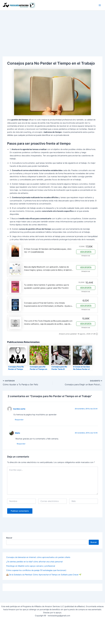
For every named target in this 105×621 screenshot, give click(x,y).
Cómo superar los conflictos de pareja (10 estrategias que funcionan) (36, 570)
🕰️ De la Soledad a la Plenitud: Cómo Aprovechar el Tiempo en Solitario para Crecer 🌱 (43, 575)
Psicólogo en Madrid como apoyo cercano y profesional (30, 566)
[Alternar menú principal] (99, 5)
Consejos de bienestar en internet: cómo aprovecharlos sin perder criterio (38, 557)
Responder (19, 420)
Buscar (9, 538)
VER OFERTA (85, 252)
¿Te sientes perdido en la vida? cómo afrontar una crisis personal (34, 561)
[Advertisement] (52, 30)
